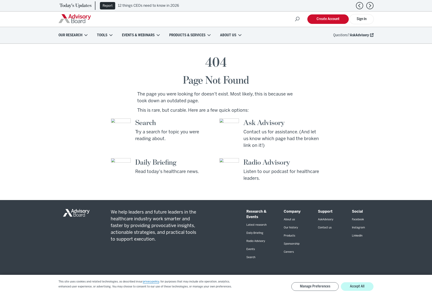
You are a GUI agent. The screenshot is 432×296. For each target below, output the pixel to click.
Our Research (70, 35)
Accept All (357, 286)
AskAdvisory (359, 35)
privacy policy (151, 281)
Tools (102, 35)
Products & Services (187, 35)
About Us (228, 35)
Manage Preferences (315, 286)
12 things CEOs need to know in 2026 (148, 5)
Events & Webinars (138, 35)
